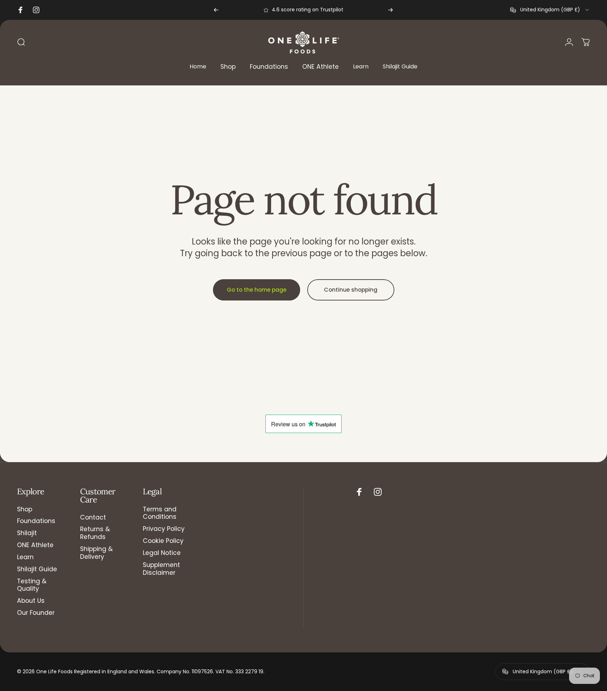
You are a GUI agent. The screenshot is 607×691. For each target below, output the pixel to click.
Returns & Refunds (95, 533)
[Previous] (216, 10)
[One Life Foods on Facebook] (359, 492)
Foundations (36, 521)
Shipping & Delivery (96, 553)
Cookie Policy (163, 541)
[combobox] (550, 10)
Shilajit (27, 533)
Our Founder (36, 613)
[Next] (390, 10)
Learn (25, 557)
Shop (24, 509)
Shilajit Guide (37, 569)
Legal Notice (162, 553)
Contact (93, 518)
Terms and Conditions (159, 513)
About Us (31, 601)
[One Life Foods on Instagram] (377, 492)
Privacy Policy (164, 529)
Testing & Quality (31, 585)
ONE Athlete (35, 545)
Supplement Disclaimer (161, 569)
